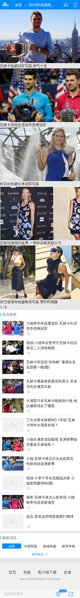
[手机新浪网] (6, 5)
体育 (18, 4)
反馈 (67, 572)
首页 (12, 572)
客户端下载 (47, 572)
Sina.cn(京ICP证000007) (33, 579)
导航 (27, 572)
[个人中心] (65, 4)
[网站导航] (75, 4)
